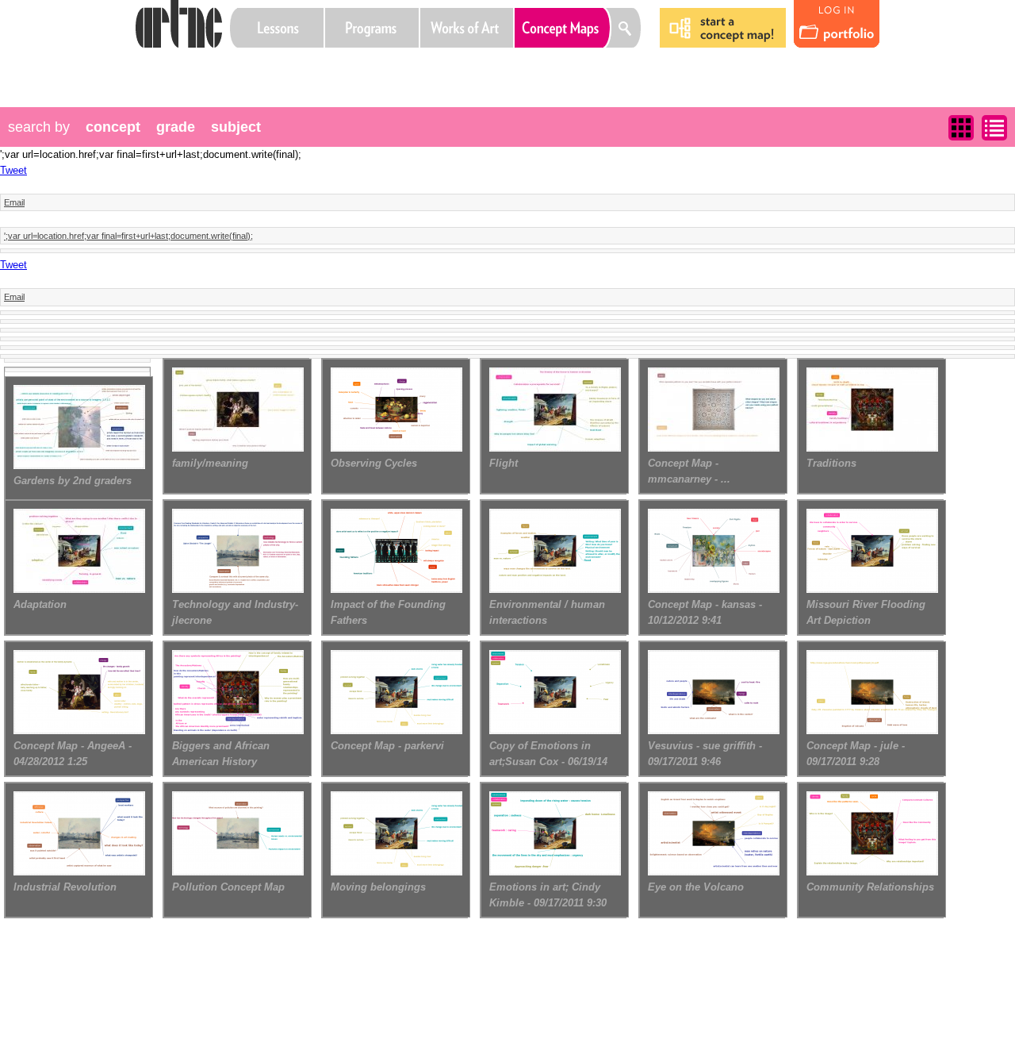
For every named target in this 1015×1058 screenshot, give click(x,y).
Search (626, 28)
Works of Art (467, 28)
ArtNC (178, 24)
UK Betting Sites (275, 67)
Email (14, 202)
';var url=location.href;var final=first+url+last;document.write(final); (128, 235)
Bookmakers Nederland (365, 67)
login (836, 24)
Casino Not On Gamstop (335, 67)
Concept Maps (563, 28)
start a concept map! (723, 28)
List (994, 127)
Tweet (13, 170)
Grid (961, 127)
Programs (372, 28)
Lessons (277, 28)
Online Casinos (245, 67)
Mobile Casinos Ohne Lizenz (305, 67)
